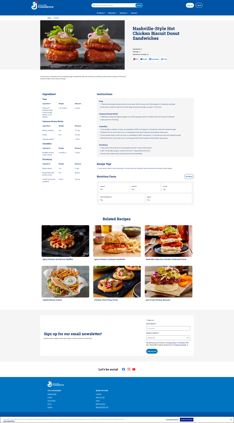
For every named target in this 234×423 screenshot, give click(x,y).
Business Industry (152, 333)
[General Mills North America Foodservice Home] (42, 5)
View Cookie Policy (9, 421)
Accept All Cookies (186, 419)
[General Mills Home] (56, 384)
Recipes (56, 18)
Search (139, 5)
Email (145, 59)
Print (165, 59)
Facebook (155, 59)
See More (189, 177)
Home (49, 18)
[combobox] (115, 5)
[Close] (231, 420)
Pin (137, 59)
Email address (151, 324)
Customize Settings (172, 419)
